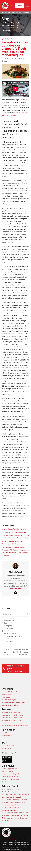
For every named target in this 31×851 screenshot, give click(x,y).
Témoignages (8, 626)
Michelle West (21, 59)
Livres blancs (8, 641)
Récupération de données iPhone (12, 715)
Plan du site (5, 782)
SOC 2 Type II (6, 733)
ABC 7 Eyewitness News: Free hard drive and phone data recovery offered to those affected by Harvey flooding (15, 535)
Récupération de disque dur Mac (12, 723)
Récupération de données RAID (12, 718)
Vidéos (6, 639)
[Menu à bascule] (27, 6)
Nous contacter (7, 748)
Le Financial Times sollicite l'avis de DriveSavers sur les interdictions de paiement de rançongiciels (14, 802)
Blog (12, 23)
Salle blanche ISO (7, 735)
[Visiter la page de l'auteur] (15, 566)
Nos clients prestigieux (9, 700)
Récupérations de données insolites (13, 702)
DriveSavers (6, 23)
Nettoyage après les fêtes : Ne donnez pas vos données (19, 652)
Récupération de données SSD (11, 720)
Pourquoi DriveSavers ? (9, 692)
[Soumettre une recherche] (27, 614)
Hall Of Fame (8, 631)
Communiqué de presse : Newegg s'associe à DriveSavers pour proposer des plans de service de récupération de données (15, 551)
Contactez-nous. (15, 589)
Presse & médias (7, 694)
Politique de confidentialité (10, 779)
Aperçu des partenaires (9, 769)
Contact (19, 6)
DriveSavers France (10, 839)
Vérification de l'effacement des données (15, 725)
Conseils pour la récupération (11, 774)
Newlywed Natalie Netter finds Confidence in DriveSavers (12, 542)
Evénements (8, 628)
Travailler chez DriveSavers (10, 705)
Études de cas (9, 620)
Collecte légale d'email (5, 652)
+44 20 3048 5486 (8, 745)
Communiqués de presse (13, 636)
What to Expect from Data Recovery (14, 529)
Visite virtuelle (6, 697)
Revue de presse (10, 633)
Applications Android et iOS (11, 776)
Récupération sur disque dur (11, 712)
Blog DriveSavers (7, 771)
